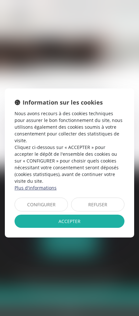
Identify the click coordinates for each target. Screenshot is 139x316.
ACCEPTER (69, 221)
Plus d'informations (36, 188)
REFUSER (97, 204)
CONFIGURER (41, 204)
